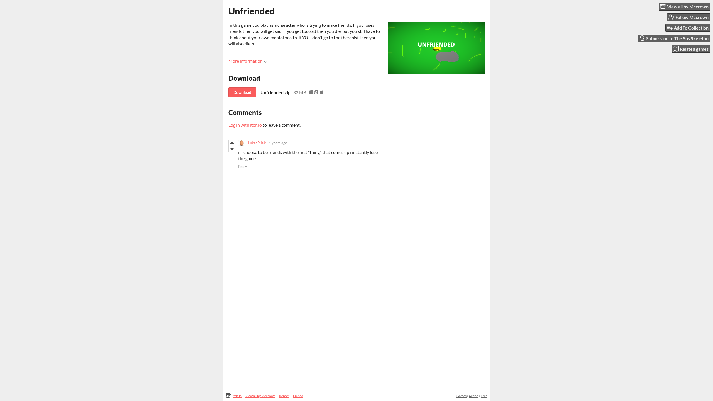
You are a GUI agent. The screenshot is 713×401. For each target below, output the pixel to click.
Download (242, 92)
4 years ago (277, 143)
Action (473, 396)
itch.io (237, 396)
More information (245, 60)
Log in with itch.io (245, 125)
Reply (242, 166)
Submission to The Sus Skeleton (677, 38)
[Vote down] (232, 149)
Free (484, 396)
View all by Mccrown (260, 396)
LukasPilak (257, 143)
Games (461, 396)
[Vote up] (232, 143)
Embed (298, 396)
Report (284, 396)
